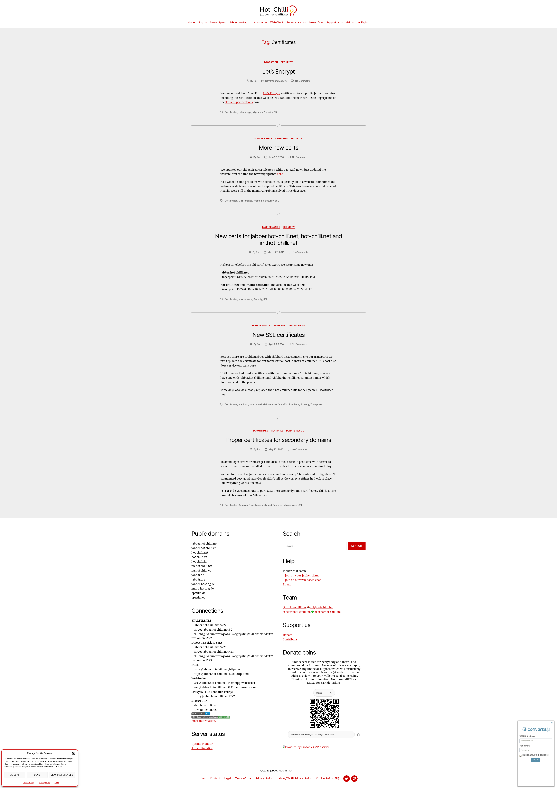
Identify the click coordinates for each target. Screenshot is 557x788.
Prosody (305, 404)
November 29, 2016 (276, 80)
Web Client (276, 22)
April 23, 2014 (276, 344)
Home (191, 22)
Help (348, 22)
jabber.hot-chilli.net (281, 770)
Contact (215, 778)
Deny (37, 774)
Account (259, 22)
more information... (204, 721)
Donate (287, 635)
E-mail (287, 584)
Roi (255, 80)
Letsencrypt (244, 112)
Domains (243, 505)
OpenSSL (283, 404)
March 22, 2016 (276, 252)
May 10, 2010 (276, 449)
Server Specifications (239, 102)
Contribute (290, 639)
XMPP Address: (527, 736)
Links (202, 778)
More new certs (278, 147)
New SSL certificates (278, 334)
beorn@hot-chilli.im (327, 612)
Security (287, 62)
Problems (281, 138)
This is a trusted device (534, 755)
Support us (333, 22)
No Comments (302, 80)
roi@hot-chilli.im (321, 607)
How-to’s (314, 22)
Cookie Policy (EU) (327, 778)
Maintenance (263, 138)
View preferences (62, 774)
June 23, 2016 (276, 157)
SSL (276, 112)
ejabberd (243, 404)
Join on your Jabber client (302, 575)
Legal (57, 782)
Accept (14, 774)
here (280, 174)
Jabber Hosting (238, 22)
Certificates (231, 112)
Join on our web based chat (303, 580)
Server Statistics (202, 748)
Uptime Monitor (202, 744)
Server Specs (218, 22)
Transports (297, 325)
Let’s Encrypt (278, 71)
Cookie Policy (28, 782)
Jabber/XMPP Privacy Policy (294, 778)
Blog (201, 22)
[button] (73, 753)
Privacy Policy (44, 782)
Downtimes (260, 430)
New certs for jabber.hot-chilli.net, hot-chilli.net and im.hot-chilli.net (278, 239)
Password (524, 745)
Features (277, 430)
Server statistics (296, 22)
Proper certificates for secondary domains (278, 439)
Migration (271, 62)
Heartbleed (255, 404)
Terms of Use (243, 778)
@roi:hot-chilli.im (294, 607)
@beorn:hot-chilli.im (296, 612)
